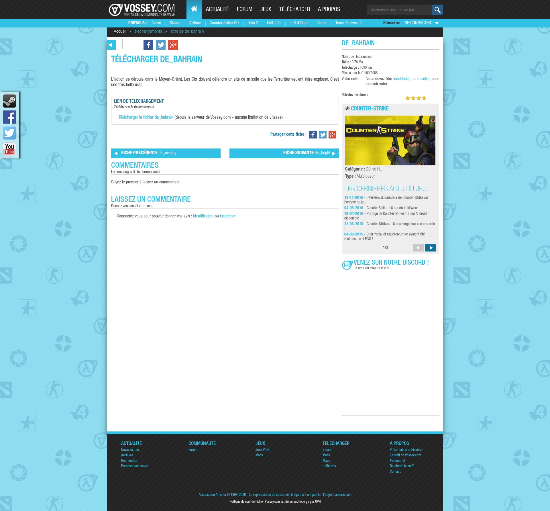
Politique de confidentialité (246, 502)
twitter (9, 133)
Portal (322, 23)
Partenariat (397, 461)
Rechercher (129, 461)
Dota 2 (252, 23)
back (110, 45)
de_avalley (148, 153)
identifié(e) (401, 79)
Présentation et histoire (406, 450)
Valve (156, 23)
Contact (395, 472)
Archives (127, 455)
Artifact (195, 23)
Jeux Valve (263, 450)
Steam (175, 23)
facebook (9, 117)
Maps (326, 461)
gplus (173, 45)
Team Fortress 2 (348, 23)
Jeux (265, 10)
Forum (244, 10)
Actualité (217, 10)
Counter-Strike (369, 109)
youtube (9, 149)
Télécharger (294, 10)
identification (203, 216)
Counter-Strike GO (224, 23)
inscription (228, 216)
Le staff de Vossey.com (405, 455)
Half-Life (274, 23)
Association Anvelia (212, 495)
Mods (259, 455)
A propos (329, 10)
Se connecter (418, 23)
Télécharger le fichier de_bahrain (146, 118)
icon (9, 101)
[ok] (437, 10)
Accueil (120, 32)
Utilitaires (329, 466)
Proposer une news (134, 466)
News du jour (130, 450)
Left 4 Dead (299, 23)
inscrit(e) (424, 79)
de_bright (306, 153)
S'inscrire (391, 23)
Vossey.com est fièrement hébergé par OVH (293, 502)
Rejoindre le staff (401, 466)
